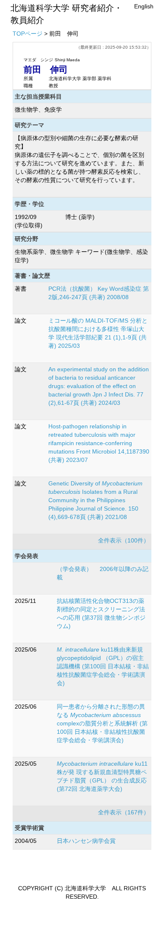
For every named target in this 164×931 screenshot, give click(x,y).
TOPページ (27, 33)
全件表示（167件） (123, 812)
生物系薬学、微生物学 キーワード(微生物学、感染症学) (81, 255)
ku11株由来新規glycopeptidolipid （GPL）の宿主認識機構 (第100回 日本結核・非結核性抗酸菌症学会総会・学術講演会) (103, 666)
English (143, 6)
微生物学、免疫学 (38, 109)
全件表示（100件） (123, 540)
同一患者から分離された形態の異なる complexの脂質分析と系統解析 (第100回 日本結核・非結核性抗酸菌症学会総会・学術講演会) (102, 723)
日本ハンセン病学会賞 (86, 840)
